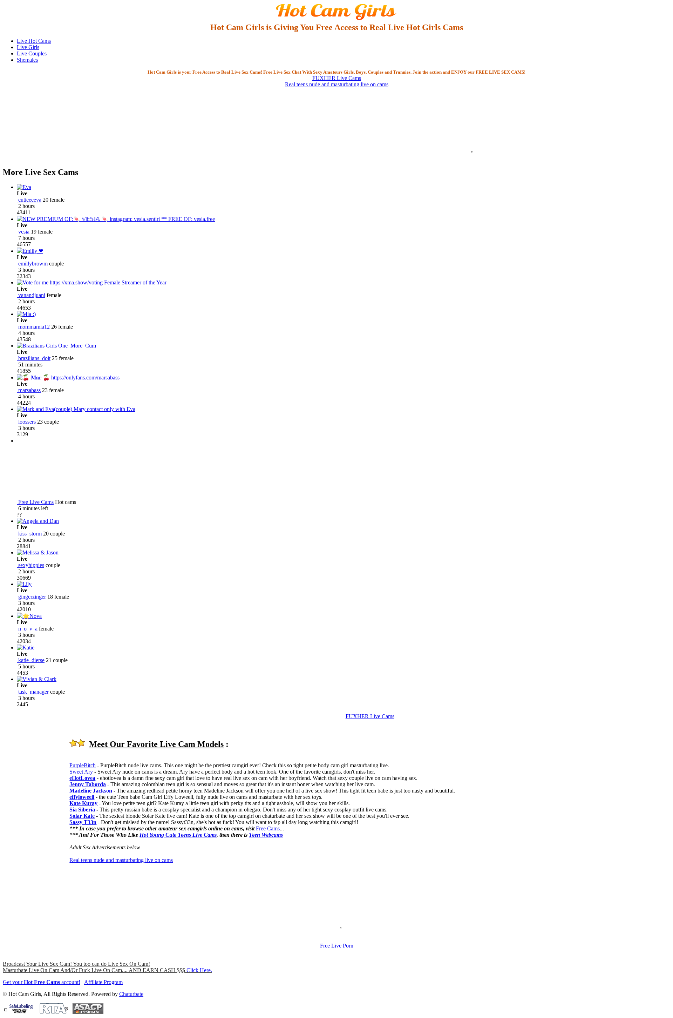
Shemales (27, 60)
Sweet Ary (81, 772)
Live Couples (32, 53)
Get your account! (41, 982)
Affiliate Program (103, 982)
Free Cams (268, 828)
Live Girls (28, 47)
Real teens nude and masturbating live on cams (336, 84)
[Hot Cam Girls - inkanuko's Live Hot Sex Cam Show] (336, 19)
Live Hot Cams (34, 41)
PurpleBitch (82, 765)
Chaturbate (131, 994)
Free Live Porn (336, 946)
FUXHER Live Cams (336, 78)
